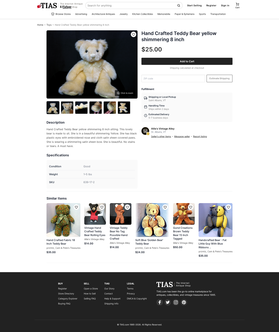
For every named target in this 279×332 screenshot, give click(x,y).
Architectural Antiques (103, 14)
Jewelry (123, 14)
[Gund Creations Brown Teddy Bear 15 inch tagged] (184, 214)
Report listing (200, 136)
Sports (202, 14)
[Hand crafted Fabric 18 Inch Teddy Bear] (63, 220)
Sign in (225, 5)
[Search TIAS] (179, 5)
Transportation (218, 14)
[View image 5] (109, 107)
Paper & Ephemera (184, 14)
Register (211, 5)
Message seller (182, 136)
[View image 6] (124, 107)
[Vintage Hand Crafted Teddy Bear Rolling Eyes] (95, 214)
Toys (49, 24)
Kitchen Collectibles (142, 14)
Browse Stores (63, 14)
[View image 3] (81, 107)
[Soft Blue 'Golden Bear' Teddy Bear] (152, 220)
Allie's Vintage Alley (163, 128)
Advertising (81, 14)
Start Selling (194, 5)
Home (40, 24)
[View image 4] (95, 107)
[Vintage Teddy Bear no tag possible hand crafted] (120, 214)
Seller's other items (161, 136)
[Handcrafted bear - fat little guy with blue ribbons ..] (215, 220)
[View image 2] (67, 107)
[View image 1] (52, 107)
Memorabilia (163, 14)
